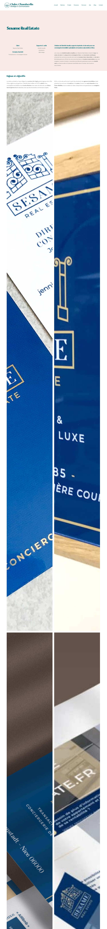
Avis (90, 5)
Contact (101, 5)
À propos (76, 5)
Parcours (84, 5)
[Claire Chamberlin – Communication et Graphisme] (18, 5)
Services (62, 5)
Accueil (56, 5)
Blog (95, 5)
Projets (69, 5)
